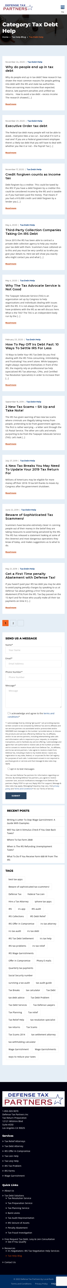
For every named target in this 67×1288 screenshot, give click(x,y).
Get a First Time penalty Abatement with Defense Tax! (30, 575)
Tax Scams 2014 (17, 1034)
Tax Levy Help (12, 1160)
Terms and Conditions (23, 788)
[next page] (21, 623)
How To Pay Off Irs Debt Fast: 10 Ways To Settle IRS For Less (32, 346)
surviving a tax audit (19, 982)
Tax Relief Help (16, 1019)
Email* (8, 658)
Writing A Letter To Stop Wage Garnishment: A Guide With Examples (31, 821)
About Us (9, 1190)
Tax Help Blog (19, 37)
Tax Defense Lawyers (44, 1004)
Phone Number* (14, 671)
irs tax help (46, 938)
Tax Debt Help (34, 62)
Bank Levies (14, 1212)
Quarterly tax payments (21, 968)
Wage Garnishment (19, 1049)
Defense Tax (15, 894)
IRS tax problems (17, 945)
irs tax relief (38, 945)
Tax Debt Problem (40, 997)
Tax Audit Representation (21, 1217)
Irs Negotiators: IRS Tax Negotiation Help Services (33, 1250)
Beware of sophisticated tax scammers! (29, 886)
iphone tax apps (43, 901)
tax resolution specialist (42, 1019)
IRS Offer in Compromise (21, 923)
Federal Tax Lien (36, 894)
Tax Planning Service (18, 1208)
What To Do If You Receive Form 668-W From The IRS (32, 858)
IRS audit (36, 908)
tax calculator (33, 990)
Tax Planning (15, 1012)
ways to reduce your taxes (22, 1056)
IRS (10, 908)
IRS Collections (16, 916)
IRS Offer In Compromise (17, 1151)
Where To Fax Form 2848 (20, 839)
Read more (10, 104)
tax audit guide (44, 982)
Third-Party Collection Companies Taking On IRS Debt (33, 232)
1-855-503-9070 (10, 1111)
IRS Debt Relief (37, 916)
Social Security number (21, 975)
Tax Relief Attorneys (15, 1141)
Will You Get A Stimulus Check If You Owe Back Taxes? (31, 831)
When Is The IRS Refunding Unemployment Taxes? (29, 848)
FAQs (53, 1283)
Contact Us (10, 1262)
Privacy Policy (41, 1283)
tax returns (14, 1027)
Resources (10, 1248)
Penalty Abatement (18, 1227)
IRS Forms (10, 1170)
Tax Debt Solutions (14, 1195)
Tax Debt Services (18, 1004)
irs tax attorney (48, 923)
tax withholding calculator (22, 1041)
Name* (9, 644)
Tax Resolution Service (19, 1198)
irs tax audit (15, 931)
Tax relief (33, 1012)
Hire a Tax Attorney (19, 901)
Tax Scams (31, 1027)
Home (5, 37)
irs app (21, 908)
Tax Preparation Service (20, 1203)
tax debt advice (16, 997)
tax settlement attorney (43, 1034)
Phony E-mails (44, 960)
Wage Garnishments (45, 1049)
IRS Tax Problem (13, 1165)
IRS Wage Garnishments (21, 953)
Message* (10, 685)
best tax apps (16, 879)
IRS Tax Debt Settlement (21, 938)
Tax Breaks (14, 990)
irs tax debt (33, 931)
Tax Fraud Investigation (20, 1232)
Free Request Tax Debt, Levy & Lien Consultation (30, 1239)
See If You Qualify (17, 1241)
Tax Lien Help (12, 1156)
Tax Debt (50, 990)
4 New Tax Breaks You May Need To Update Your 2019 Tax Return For (32, 469)
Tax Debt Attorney (14, 1146)
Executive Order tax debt (26, 126)
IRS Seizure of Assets (18, 1222)
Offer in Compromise (19, 960)
